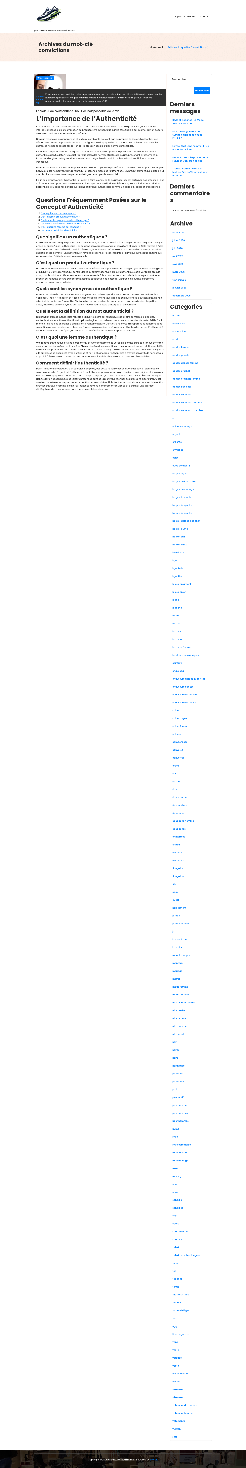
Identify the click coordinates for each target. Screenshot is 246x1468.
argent (176, 434)
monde (92, 97)
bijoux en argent (181, 584)
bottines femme (181, 647)
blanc (175, 599)
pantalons (178, 1081)
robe (175, 1136)
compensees (179, 742)
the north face (180, 1294)
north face (178, 1065)
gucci (175, 900)
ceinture (177, 663)
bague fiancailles (182, 513)
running (176, 1176)
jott (174, 931)
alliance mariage (182, 426)
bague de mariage (183, 489)
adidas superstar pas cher (187, 410)
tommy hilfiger (180, 1310)
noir (174, 1042)
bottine (176, 631)
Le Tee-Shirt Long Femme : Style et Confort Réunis (190, 147)
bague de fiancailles (184, 481)
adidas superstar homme (187, 402)
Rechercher (179, 79)
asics (175, 457)
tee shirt (177, 1278)
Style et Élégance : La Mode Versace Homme (188, 121)
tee (174, 1271)
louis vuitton (179, 939)
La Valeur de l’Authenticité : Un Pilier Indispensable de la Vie (77, 111)
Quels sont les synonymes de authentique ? (65, 220)
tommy (176, 1302)
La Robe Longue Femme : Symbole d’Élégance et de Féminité (187, 135)
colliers (176, 734)
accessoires (179, 331)
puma (175, 1129)
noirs (175, 1057)
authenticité (67, 94)
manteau (177, 963)
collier (175, 710)
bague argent (180, 473)
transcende (69, 101)
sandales (177, 1208)
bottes (176, 623)
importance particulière (57, 97)
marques (83, 97)
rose (175, 1168)
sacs (175, 1192)
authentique (81, 94)
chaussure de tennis (184, 702)
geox (175, 892)
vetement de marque (184, 1405)
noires (176, 1050)
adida (175, 339)
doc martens (179, 805)
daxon (176, 781)
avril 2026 (178, 264)
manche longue (181, 955)
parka (175, 1089)
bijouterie (177, 568)
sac (174, 1184)
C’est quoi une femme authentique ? (61, 227)
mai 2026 (177, 256)
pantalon (177, 1073)
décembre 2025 (181, 295)
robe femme (179, 1152)
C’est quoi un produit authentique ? (60, 216)
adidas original (181, 371)
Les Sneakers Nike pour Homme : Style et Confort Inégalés (190, 159)
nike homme (179, 1026)
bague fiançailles (182, 505)
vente (175, 1350)
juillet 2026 (178, 240)
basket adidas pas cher (186, 521)
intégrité (74, 97)
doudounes (179, 829)
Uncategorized (44, 78)
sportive (177, 1239)
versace (177, 1357)
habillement (179, 907)
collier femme (180, 726)
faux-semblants (125, 94)
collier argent (180, 718)
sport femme (179, 1231)
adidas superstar (182, 394)
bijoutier (177, 576)
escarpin (177, 852)
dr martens (178, 836)
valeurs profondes (92, 101)
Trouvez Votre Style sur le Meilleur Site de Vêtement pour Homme (190, 172)
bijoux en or (179, 592)
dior (174, 789)
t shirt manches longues (186, 1255)
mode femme (180, 986)
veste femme (180, 1373)
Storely (154, 1459)
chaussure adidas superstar (188, 678)
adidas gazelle (180, 355)
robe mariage (180, 1160)
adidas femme (180, 347)
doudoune (178, 813)
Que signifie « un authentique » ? (58, 213)
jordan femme (180, 923)
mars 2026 (178, 272)
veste (175, 1365)
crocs (175, 765)
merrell (176, 978)
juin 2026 (177, 248)
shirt (175, 1215)
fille (174, 884)
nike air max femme (183, 1002)
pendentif (178, 1097)
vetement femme (182, 1413)
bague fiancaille (181, 497)
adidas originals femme (186, 378)
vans (175, 1342)
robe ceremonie (181, 1144)
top (174, 1318)
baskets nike (179, 544)
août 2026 (178, 232)
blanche (177, 607)
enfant (176, 844)
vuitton (176, 1429)
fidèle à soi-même (143, 94)
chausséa (178, 671)
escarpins (178, 860)
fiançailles (178, 876)
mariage (177, 971)
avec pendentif (181, 465)
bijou (175, 560)
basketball (178, 536)
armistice (177, 450)
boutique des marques (185, 655)
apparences (54, 94)
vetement (178, 1389)
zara (175, 1436)
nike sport (178, 1034)
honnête (158, 94)
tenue (175, 1286)
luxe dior (177, 947)
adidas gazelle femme (185, 363)
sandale (177, 1200)
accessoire (178, 323)
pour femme (179, 1105)
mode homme (180, 994)
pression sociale (125, 97)
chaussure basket (182, 686)
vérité (104, 101)
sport (175, 1223)
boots (175, 615)
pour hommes (180, 1121)
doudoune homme (183, 821)
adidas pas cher (181, 386)
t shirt (175, 1247)
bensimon (178, 552)
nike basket (179, 1010)
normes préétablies (107, 97)
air (173, 418)
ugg (174, 1326)
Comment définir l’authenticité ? (59, 230)
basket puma (180, 528)
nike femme (179, 1018)
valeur (79, 101)
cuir (174, 773)
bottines (177, 639)
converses (178, 757)
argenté (177, 442)
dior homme (179, 797)
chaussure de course (184, 694)
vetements (178, 1421)
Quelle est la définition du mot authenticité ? (65, 223)
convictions (110, 94)
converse (177, 750)
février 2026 (179, 280)
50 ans (176, 315)
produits (138, 97)
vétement (178, 1397)
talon (175, 1263)
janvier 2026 (179, 287)
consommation (96, 94)
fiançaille (177, 868)
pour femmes (180, 1113)
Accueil (158, 47)
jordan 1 (176, 915)
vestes (176, 1381)
